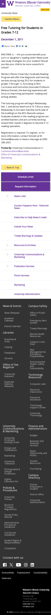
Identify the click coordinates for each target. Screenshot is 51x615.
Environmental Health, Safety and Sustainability (37, 365)
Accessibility (8, 572)
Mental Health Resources (37, 335)
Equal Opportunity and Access (38, 453)
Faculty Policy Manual (11, 515)
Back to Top (11, 167)
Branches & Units (10, 340)
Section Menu (11, 19)
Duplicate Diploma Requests (9, 384)
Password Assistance (35, 398)
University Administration (37, 501)
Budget (33, 435)
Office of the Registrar (10, 366)
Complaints (10, 548)
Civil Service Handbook (10, 533)
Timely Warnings (38, 328)
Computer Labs (38, 383)
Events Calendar (12, 326)
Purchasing (35, 468)
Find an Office (37, 494)
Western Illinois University (32, 2)
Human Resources (35, 462)
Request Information (25, 186)
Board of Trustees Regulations (10, 507)
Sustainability (40, 572)
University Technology (36, 414)
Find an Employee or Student (36, 486)
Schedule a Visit (25, 177)
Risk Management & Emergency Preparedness (38, 353)
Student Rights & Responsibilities (12, 541)
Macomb (18, 5)
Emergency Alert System (38, 321)
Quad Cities (28, 5)
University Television (9, 462)
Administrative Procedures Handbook (11, 524)
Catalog (8, 347)
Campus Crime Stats (37, 343)
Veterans (6, 578)
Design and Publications (10, 449)
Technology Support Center (38, 406)
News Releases (12, 312)
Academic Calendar (9, 319)
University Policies (9, 498)
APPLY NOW (45, 10)
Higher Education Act (11, 480)
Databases (9, 352)
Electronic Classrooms (36, 390)
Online (38, 5)
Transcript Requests (9, 375)
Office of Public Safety (37, 313)
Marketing (9, 455)
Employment (23, 572)
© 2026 (10, 612)
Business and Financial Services (37, 443)
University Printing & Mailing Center (11, 440)
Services (8, 358)
